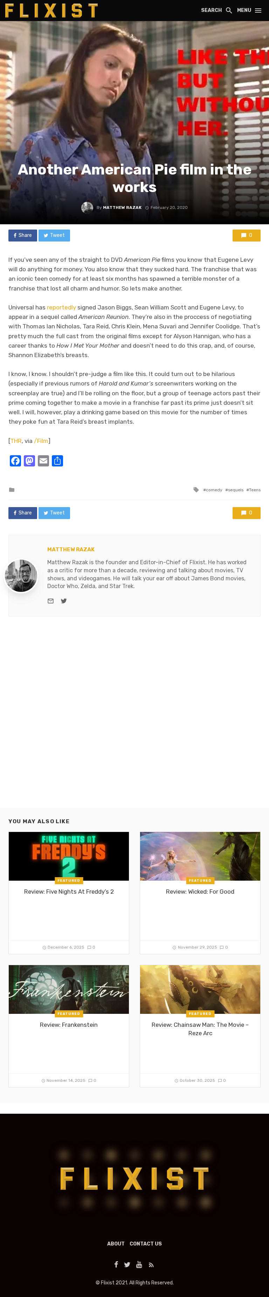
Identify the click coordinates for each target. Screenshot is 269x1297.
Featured (68, 881)
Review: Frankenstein (69, 1024)
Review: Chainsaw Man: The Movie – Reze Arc (200, 1029)
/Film (41, 440)
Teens (255, 489)
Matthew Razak (122, 207)
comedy (214, 489)
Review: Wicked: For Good (200, 891)
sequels (235, 489)
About (116, 1244)
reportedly (61, 307)
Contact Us (146, 1244)
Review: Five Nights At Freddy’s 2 (69, 891)
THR (16, 440)
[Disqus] (134, 718)
